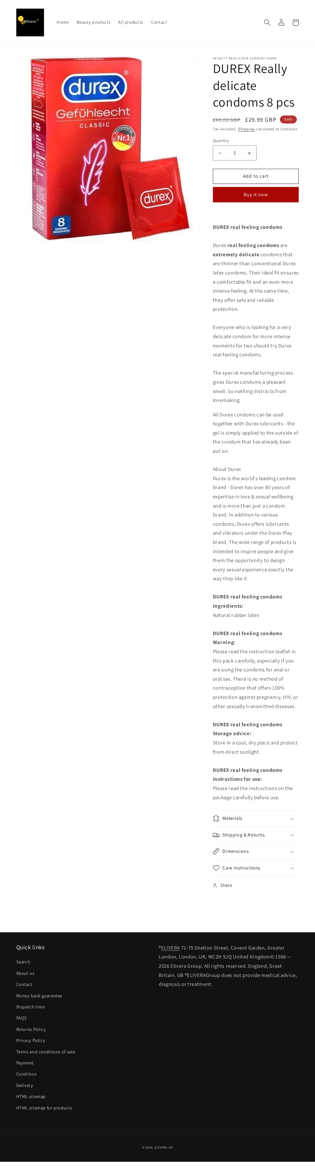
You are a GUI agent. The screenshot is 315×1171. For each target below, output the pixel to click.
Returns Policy (31, 1029)
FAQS (21, 1018)
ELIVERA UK (164, 1147)
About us (25, 973)
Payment (25, 1063)
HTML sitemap (31, 1096)
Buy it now (256, 194)
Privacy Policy (31, 1040)
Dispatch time (30, 1007)
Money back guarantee (39, 996)
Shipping (246, 129)
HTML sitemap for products (44, 1108)
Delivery (24, 1085)
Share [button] (226, 885)
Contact (24, 984)
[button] (267, 22)
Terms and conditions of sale (45, 1052)
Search (23, 962)
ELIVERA (170, 947)
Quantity (221, 140)
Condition (26, 1074)
